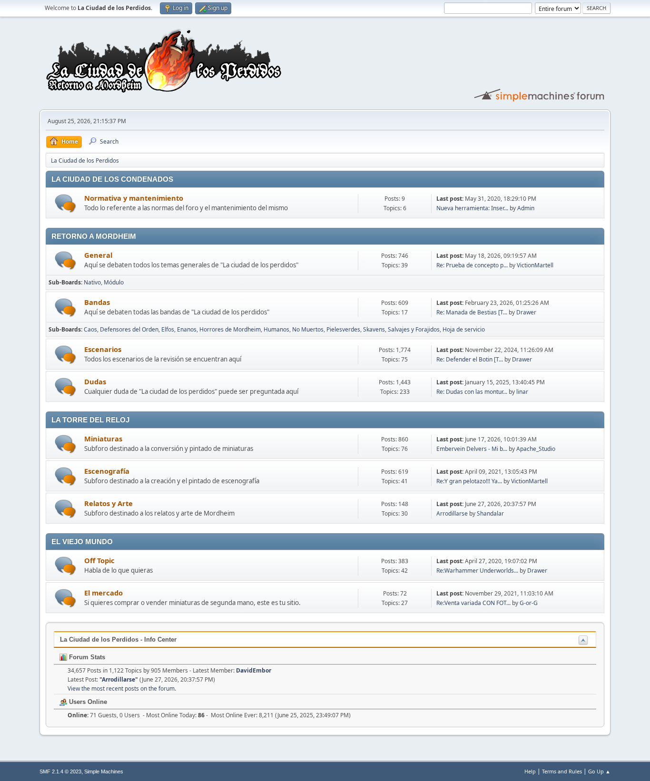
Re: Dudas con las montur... (471, 392)
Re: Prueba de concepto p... (472, 265)
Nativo (92, 282)
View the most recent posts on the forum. (122, 688)
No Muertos (308, 329)
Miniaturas (103, 438)
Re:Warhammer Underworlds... (477, 570)
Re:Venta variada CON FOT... (473, 603)
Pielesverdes (343, 329)
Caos (90, 329)
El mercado (103, 592)
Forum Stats (86, 657)
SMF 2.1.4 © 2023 (60, 771)
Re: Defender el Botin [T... (469, 359)
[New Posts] (65, 203)
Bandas (97, 302)
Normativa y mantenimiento (133, 198)
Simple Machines (103, 771)
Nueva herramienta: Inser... (472, 208)
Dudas (95, 381)
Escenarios (102, 349)
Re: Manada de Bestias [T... (471, 312)
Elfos (167, 329)
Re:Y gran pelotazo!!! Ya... (469, 481)
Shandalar (490, 513)
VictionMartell (535, 265)
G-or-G (529, 603)
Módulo (114, 282)
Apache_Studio (535, 449)
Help (530, 771)
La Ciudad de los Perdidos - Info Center (118, 639)
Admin (525, 208)
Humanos (276, 329)
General (98, 255)
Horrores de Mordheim (230, 329)
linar (522, 392)
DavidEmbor (253, 670)
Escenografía (106, 471)
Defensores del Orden (129, 329)
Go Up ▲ (599, 771)
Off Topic (99, 560)
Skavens (374, 329)
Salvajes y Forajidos (414, 329)
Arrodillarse (452, 513)
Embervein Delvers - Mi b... (471, 449)
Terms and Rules (562, 771)
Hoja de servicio (464, 329)
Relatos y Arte (108, 503)
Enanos (187, 329)
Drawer (526, 312)
